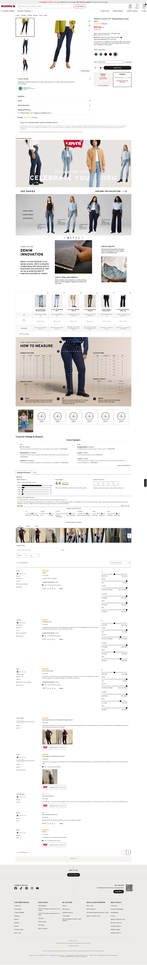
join (100, 34)
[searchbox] (44, 6)
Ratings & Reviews (23, 472)
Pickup (103, 74)
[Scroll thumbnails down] (27, 73)
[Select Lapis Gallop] (101, 54)
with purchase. (49, 2)
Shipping (122, 74)
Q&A (34, 472)
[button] (100, 23)
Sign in (95, 34)
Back (19, 15)
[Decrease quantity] (95, 68)
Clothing (30, 15)
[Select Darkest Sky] (110, 54)
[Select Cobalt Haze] (115, 54)
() (117, 100)
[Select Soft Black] (106, 54)
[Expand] (89, 30)
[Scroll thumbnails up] (23, 73)
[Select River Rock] (112, 104)
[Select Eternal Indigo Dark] (127, 104)
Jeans (40, 15)
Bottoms (35, 15)
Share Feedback (73, 874)
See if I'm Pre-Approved (100, 39)
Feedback (145, 483)
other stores (105, 85)
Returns (44, 113)
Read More (21, 96)
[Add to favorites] (89, 21)
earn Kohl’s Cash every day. (92, 2)
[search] (19, 6)
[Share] (89, 25)
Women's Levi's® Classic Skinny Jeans (118, 96)
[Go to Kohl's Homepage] (8, 6)
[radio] (103, 79)
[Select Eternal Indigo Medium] (119, 104)
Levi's (45, 15)
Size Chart (128, 62)
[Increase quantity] (100, 68)
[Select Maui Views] (96, 54)
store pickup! (68, 2)
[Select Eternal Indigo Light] (116, 104)
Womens (24, 15)
